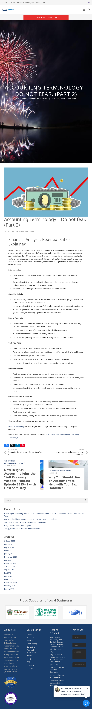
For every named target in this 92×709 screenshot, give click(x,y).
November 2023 (10, 557)
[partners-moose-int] (75, 612)
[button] (84, 9)
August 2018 (9, 569)
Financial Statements (31, 651)
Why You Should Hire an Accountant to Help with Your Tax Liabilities (64, 482)
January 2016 (9, 589)
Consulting (31, 647)
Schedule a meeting (16, 426)
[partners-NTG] (46, 612)
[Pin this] (22, 445)
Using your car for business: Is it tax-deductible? (22, 529)
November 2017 (10, 582)
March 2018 (8, 579)
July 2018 (7, 573)
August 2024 (9, 547)
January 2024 (9, 554)
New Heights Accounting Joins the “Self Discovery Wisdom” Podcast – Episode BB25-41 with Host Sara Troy (20, 479)
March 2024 (8, 550)
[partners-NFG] (17, 612)
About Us (30, 637)
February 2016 (9, 585)
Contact (30, 668)
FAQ (28, 662)
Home (29, 634)
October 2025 (9, 541)
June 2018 (8, 576)
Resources (31, 665)
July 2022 (7, 560)
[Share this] (6, 445)
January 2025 (9, 544)
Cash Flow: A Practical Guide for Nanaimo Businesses (25, 522)
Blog (29, 659)
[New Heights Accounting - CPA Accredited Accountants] (8, 9)
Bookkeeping (32, 644)
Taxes (29, 656)
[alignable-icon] (89, 2)
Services (30, 640)
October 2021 (9, 566)
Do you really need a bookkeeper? (17, 525)
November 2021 (10, 563)
